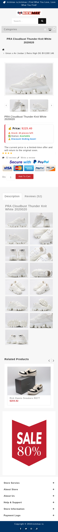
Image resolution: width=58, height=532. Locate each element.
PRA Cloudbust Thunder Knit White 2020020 (26, 207)
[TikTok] (37, 529)
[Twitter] (26, 529)
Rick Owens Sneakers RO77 (25, 398)
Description (12, 196)
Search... (42, 21)
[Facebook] (21, 529)
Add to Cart (24, 176)
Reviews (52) (33, 196)
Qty (4, 177)
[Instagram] (31, 529)
